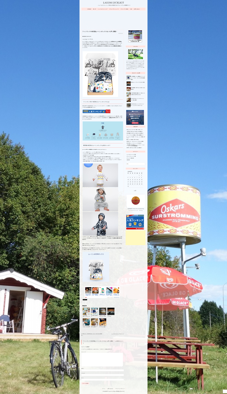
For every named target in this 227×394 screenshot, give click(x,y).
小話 (131, 9)
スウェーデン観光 (124, 9)
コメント (83, 351)
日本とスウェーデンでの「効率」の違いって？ (135, 129)
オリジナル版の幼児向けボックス (103, 44)
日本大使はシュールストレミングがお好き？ (134, 143)
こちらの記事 (87, 107)
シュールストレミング (102, 9)
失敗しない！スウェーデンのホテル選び (138, 82)
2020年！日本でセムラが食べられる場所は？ (134, 147)
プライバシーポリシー (120, 388)
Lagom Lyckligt (113, 2)
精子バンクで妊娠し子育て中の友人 (133, 139)
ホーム (103, 388)
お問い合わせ (137, 9)
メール (83, 373)
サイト (82, 377)
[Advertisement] (113, 19)
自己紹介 (89, 9)
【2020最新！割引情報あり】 (135, 145)
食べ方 (94, 9)
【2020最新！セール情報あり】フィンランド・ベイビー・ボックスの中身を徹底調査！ (138, 78)
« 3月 (135, 190)
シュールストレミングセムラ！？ (117, 333)
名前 (82, 368)
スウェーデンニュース (114, 9)
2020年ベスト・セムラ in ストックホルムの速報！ (135, 141)
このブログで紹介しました (87, 44)
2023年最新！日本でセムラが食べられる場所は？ (135, 133)
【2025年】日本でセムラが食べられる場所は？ (135, 131)
